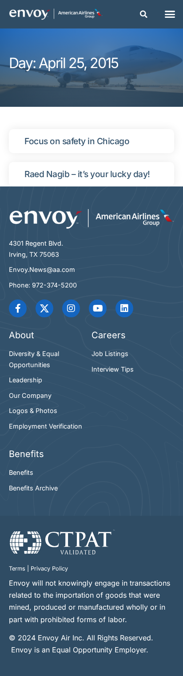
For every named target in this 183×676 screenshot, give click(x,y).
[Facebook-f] (18, 308)
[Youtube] (98, 308)
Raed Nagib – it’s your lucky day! (87, 174)
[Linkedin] (124, 308)
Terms (17, 568)
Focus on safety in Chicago (76, 141)
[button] (144, 14)
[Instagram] (71, 308)
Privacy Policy (49, 568)
